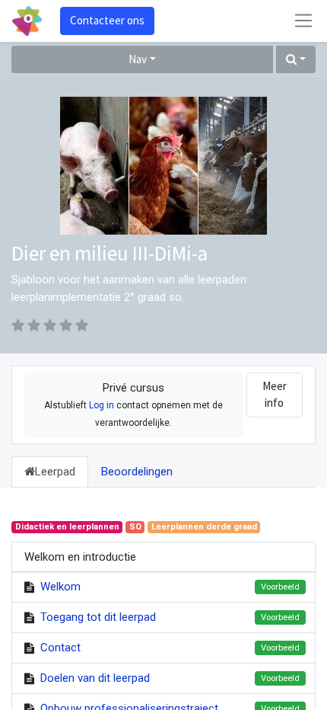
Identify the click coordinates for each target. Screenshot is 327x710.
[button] (296, 60)
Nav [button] (138, 59)
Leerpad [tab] (55, 471)
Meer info (274, 395)
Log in (101, 405)
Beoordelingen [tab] (137, 471)
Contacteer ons (107, 20)
